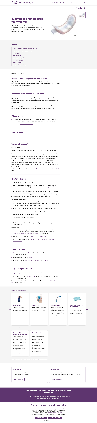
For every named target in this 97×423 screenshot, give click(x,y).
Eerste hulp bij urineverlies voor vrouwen (21, 135)
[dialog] (48, 412)
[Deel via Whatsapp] (76, 8)
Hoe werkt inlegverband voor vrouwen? (24, 51)
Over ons (70, 2)
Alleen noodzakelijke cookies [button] (55, 417)
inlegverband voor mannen (26, 124)
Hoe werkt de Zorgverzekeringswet (38, 236)
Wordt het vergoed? (18, 58)
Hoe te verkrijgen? (18, 60)
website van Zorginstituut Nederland (49, 187)
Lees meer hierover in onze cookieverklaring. (55, 412)
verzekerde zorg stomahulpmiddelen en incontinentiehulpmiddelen (44, 168)
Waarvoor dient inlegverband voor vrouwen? (25, 48)
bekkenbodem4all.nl (35, 260)
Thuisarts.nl (31, 257)
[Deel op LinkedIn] (81, 8)
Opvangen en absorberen (41, 359)
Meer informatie (17, 62)
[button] (50, 24)
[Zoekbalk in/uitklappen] (85, 2)
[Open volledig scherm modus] (75, 36)
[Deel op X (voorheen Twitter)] (85, 8)
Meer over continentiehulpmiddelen (21, 252)
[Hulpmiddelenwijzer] (22, 2)
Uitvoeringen (16, 53)
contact (15, 278)
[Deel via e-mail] (78, 8)
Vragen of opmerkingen (20, 65)
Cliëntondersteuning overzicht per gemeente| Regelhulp (26, 233)
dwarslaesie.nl (45, 260)
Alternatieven (17, 55)
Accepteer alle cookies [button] (40, 417)
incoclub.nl (27, 260)
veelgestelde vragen (30, 276)
